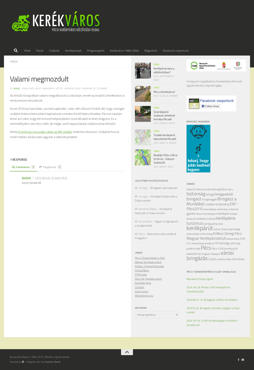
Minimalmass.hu (144, 296)
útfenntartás (238, 259)
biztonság (196, 193)
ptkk (198, 249)
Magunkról (150, 50)
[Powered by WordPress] (23, 362)
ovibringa (234, 243)
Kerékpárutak (73, 50)
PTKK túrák (141, 275)
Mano (16, 88)
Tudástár (54, 50)
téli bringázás (204, 254)
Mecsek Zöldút (233, 238)
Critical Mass (142, 270)
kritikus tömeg (206, 233)
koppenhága (233, 229)
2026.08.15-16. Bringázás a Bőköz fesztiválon (212, 300)
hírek (14, 61)
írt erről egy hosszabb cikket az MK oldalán (44, 131)
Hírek (27, 50)
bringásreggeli (209, 199)
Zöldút (212, 259)
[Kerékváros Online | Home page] (56, 23)
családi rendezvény (217, 204)
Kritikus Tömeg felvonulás (149, 266)
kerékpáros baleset (206, 219)
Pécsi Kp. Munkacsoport (148, 279)
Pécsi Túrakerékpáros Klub (150, 258)
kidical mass (220, 229)
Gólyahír (139, 287)
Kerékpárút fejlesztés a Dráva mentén (153, 211)
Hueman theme (52, 362)
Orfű (242, 238)
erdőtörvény (222, 209)
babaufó (191, 189)
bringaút (194, 199)
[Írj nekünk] (242, 359)
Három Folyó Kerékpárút (206, 213)
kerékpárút (200, 228)
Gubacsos (233, 209)
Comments (25, 167)
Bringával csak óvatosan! (164, 188)
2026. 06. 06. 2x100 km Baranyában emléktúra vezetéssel (212, 323)
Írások (39, 50)
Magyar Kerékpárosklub (206, 238)
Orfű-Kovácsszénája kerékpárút (201, 243)
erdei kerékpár (210, 209)
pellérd (191, 248)
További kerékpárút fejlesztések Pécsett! (165, 137)
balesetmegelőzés (217, 189)
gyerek (191, 213)
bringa (210, 194)
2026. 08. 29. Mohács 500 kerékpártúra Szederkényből (208, 289)
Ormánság (222, 243)
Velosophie (215, 254)
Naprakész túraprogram (200, 279)
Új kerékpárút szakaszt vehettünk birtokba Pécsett (164, 115)
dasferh (26, 178)
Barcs (230, 189)
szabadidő (192, 254)
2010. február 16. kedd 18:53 (51, 178)
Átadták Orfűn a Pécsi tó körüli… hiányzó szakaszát (165, 158)
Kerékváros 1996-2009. (124, 50)
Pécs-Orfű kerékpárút (225, 248)
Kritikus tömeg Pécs (227, 233)
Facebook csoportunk (176, 50)
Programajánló (95, 50)
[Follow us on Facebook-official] (238, 359)
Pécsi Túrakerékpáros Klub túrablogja (211, 272)
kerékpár (223, 213)
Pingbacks (51, 167)
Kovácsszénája (193, 233)
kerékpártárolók (213, 224)
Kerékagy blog (143, 283)
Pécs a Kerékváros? (164, 92)
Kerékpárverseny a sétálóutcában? (164, 70)
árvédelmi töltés (224, 259)
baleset (200, 189)
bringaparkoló (224, 194)
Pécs (206, 248)
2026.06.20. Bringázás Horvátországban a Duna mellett (213, 310)
